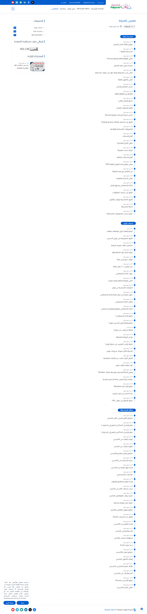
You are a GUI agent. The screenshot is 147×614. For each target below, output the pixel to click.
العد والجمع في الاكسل (124, 531)
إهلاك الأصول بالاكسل (124, 559)
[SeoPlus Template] (134, 609)
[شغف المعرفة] (121, 6)
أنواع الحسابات (127, 136)
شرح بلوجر (71, 9)
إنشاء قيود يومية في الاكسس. (122, 467)
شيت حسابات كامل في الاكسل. (121, 489)
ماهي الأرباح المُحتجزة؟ (125, 143)
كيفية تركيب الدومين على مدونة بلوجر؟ (119, 344)
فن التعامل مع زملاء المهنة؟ (122, 171)
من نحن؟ (100, 2)
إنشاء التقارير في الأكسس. (123, 524)
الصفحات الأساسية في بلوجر (122, 288)
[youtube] (12, 2)
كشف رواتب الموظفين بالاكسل (121, 496)
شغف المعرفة (109, 610)
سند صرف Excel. (126, 545)
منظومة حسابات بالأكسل (123, 538)
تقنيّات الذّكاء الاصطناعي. (124, 302)
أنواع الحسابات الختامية (125, 157)
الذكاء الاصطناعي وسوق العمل (121, 185)
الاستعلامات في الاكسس (123, 573)
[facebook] (28, 2)
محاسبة (63, 9)
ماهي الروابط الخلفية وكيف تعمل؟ (120, 281)
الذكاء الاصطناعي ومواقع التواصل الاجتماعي (117, 309)
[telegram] (16, 2)
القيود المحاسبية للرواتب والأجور (121, 199)
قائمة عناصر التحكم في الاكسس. (121, 566)
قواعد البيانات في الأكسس (123, 439)
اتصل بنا (63, 2)
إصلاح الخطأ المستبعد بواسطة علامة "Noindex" (115, 372)
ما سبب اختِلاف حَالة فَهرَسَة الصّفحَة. (21, 66)
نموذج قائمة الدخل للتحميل (123, 44)
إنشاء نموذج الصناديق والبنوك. (122, 481)
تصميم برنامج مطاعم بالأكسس (121, 453)
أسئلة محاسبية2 (127, 207)
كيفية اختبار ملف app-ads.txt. (122, 252)
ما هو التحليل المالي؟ (125, 101)
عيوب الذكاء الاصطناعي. (124, 273)
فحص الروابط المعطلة (124, 337)
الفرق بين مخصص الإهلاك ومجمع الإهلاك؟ (117, 122)
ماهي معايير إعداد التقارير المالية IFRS (119, 164)
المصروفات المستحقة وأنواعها (121, 129)
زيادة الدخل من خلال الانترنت (122, 393)
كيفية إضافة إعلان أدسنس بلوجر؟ (121, 323)
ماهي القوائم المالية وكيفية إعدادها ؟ (119, 58)
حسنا (22, 603)
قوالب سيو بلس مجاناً (125, 259)
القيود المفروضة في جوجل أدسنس (120, 238)
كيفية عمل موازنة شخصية (123, 503)
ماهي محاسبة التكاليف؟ (124, 178)
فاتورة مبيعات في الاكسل (123, 446)
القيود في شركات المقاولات (122, 192)
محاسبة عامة (128, 36)
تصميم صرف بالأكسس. (124, 552)
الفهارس (54, 9)
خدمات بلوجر (128, 223)
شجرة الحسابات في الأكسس (122, 460)
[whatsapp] (20, 2)
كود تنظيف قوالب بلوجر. (124, 365)
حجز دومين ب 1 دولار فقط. (123, 266)
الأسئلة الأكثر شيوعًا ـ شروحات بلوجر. (119, 351)
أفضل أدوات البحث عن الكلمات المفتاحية (118, 358)
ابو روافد (127, 26)
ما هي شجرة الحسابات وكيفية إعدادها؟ (119, 115)
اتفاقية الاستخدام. (74, 2)
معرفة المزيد (9, 603)
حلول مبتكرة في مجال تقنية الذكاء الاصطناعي (116, 295)
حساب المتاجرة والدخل (124, 87)
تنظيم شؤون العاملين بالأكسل (121, 510)
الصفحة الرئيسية (97, 9)
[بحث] (13, 8)
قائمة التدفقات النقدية (125, 108)
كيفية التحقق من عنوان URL (122, 400)
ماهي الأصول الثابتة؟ (125, 80)
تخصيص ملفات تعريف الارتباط (122, 245)
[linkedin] (24, 2)
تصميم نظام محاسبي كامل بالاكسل (120, 418)
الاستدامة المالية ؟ (126, 51)
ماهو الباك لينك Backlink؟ (123, 386)
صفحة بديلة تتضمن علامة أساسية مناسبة (118, 379)
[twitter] (32, 2)
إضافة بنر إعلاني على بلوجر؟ (123, 330)
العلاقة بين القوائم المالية (124, 94)
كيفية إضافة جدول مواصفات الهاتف (120, 231)
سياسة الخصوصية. (89, 2)
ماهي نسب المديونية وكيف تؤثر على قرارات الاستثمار (114, 73)
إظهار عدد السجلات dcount (123, 517)
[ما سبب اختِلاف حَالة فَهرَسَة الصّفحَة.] (37, 66)
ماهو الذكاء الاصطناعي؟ (124, 316)
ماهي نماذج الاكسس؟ (125, 587)
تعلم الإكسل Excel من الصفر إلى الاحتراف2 (117, 432)
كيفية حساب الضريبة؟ (125, 150)
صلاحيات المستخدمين (125, 474)
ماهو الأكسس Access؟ (124, 580)
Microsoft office (83, 9)
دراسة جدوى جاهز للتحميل (123, 65)
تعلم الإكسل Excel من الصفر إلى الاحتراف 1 (117, 425)
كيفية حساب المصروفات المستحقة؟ (119, 214)
